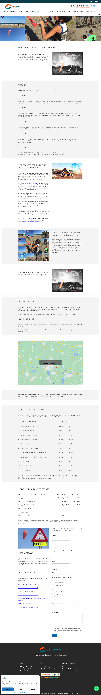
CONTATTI (92, 11)
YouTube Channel (26, 671)
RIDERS (81, 11)
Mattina (56, 594)
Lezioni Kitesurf (58, 580)
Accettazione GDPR (57, 626)
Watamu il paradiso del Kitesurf (28, 607)
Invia (54, 636)
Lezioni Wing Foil (58, 585)
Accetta (8, 689)
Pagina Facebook (26, 667)
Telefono (54, 569)
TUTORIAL (26, 11)
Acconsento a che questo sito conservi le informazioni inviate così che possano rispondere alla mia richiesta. (67, 630)
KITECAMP (33, 11)
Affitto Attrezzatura (59, 582)
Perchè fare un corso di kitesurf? (28, 588)
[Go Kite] (16, 9)
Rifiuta (20, 689)
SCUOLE (46, 11)
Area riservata (95, 1)
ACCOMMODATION (61, 11)
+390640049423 (47, 667)
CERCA (99, 14)
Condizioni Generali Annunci (72, 671)
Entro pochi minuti (59, 591)
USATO (69, 11)
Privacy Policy (23, 692)
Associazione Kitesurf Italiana (30, 221)
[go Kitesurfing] (50, 652)
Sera (55, 599)
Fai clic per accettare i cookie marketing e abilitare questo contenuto (50, 362)
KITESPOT (52, 11)
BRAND (87, 11)
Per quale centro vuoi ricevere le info (62, 551)
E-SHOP (98, 11)
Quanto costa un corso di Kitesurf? (28, 584)
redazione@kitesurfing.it (49, 669)
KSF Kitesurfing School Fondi (33, 183)
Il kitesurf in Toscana (24, 603)
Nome (53, 541)
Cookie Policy (16, 692)
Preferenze (32, 689)
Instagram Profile (26, 669)
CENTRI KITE (13, 11)
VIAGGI (20, 11)
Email (53, 561)
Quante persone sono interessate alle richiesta (65, 603)
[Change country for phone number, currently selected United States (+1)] (53, 572)
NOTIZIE (6, 11)
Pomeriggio (57, 596)
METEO (39, 11)
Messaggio (55, 612)
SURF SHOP (76, 11)
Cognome (54, 547)
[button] (37, 678)
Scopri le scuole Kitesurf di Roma (28, 595)
